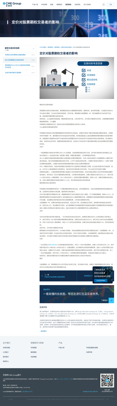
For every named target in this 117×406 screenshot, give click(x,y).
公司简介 (6, 352)
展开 (107, 399)
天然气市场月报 (66, 399)
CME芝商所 (43, 47)
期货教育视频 (101, 399)
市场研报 (34, 347)
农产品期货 (29, 399)
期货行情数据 (94, 399)
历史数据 (34, 357)
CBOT (61, 379)
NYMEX (66, 379)
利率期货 (48, 399)
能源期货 (34, 399)
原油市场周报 (73, 399)
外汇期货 (44, 399)
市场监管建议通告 (92, 347)
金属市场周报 (59, 399)
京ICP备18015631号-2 (27, 391)
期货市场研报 (87, 399)
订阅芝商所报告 (100, 280)
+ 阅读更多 (43, 331)
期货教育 (50, 47)
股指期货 (39, 399)
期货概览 (57, 47)
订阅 (110, 4)
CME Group (12, 375)
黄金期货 (53, 245)
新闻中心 (6, 361)
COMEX (71, 379)
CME (110, 314)
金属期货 (53, 399)
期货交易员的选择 (66, 47)
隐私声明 (95, 391)
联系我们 (6, 357)
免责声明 (89, 352)
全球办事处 (6, 347)
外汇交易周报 (80, 399)
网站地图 (85, 391)
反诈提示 (90, 391)
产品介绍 (61, 347)
